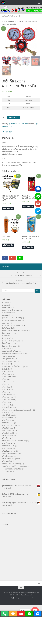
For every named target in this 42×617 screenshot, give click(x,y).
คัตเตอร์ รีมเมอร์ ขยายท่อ (10, 310)
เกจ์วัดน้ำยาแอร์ (7, 418)
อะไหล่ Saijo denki (8, 397)
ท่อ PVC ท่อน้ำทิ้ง (7, 328)
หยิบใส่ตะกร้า (13, 117)
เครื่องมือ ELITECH (8, 423)
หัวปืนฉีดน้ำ (6, 369)
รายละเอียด (8, 132)
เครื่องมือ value (7, 443)
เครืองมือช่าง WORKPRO (10, 454)
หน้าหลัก (4, 22)
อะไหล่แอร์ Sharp (7, 413)
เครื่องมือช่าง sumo (8, 451)
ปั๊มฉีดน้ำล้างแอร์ (7, 343)
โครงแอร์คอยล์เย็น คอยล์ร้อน (12, 469)
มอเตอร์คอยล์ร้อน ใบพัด (10, 351)
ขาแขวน (5, 305)
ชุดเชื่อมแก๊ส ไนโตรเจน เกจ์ (11, 16)
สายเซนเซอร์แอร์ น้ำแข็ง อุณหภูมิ (13, 366)
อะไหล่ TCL (5, 402)
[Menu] (39, 2)
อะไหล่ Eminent (7, 382)
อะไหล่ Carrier (6, 374)
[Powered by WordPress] (13, 598)
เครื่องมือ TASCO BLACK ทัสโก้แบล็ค (14, 441)
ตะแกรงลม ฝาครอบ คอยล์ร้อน (12, 326)
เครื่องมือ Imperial (8, 433)
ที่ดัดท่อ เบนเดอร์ (7, 333)
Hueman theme (31, 598)
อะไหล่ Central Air (8, 377)
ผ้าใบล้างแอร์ (6, 349)
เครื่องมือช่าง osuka (8, 446)
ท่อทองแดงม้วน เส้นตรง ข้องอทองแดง (15, 331)
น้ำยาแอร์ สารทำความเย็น (11, 341)
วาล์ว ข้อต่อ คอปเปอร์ (9, 361)
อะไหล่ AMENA (7, 372)
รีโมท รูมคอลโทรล (8, 359)
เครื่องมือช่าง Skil (7, 448)
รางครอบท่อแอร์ (7, 356)
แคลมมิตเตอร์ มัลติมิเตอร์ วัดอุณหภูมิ (14, 466)
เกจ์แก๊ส (11, 126)
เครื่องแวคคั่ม (6, 461)
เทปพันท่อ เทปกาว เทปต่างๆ (11, 464)
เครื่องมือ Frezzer (7, 428)
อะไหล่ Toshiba (7, 405)
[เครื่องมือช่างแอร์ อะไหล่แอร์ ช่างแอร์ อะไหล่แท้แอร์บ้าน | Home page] (3, 2)
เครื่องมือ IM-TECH (8, 430)
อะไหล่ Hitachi (6, 390)
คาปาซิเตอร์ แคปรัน (9, 313)
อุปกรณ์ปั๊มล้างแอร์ (8, 415)
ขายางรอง (5, 302)
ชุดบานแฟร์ (6, 315)
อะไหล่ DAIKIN (7, 379)
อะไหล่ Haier (6, 387)
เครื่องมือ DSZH (7, 420)
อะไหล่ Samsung (7, 400)
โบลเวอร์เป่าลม (7, 471)
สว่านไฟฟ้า (5, 364)
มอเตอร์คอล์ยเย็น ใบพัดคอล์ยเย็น (13, 354)
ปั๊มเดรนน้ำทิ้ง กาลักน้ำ (9, 346)
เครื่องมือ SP (6, 438)
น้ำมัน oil (5, 336)
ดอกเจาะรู (5, 323)
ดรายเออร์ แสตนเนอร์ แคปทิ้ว (12, 320)
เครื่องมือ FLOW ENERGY (10, 425)
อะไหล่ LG (5, 392)
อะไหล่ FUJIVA (6, 384)
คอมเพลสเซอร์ (7, 308)
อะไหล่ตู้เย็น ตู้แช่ (8, 407)
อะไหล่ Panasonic (7, 395)
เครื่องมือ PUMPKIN (8, 436)
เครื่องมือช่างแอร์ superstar (11, 459)
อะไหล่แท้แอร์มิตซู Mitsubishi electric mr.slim (17, 410)
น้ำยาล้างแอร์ (6, 338)
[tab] (7, 132)
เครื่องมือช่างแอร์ (7, 456)
